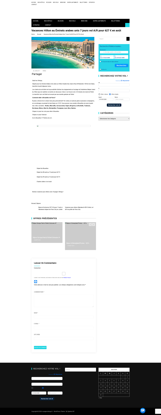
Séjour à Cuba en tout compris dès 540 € (95, 237)
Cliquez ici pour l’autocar (39, 114)
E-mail (36, 323)
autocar (74, 101)
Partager (37, 74)
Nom (36, 313)
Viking (44, 71)
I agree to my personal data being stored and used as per (52, 277)
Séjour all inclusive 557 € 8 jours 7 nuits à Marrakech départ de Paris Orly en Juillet (50, 208)
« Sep (100, 398)
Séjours (38, 203)
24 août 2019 (52, 245)
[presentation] (90, 224)
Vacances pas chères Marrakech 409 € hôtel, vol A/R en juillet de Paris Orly (79, 208)
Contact (34, 4)
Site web (37, 334)
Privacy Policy (67, 277)
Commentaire (39, 292)
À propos (92, 2)
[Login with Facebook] (35, 281)
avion (87, 103)
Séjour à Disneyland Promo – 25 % (59, 243)
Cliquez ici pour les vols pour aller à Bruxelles (45, 111)
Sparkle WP (71, 411)
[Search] (128, 39)
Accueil (33, 2)
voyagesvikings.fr (43, 10)
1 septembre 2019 (87, 240)
